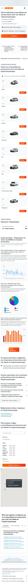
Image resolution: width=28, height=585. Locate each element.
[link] (14, 349)
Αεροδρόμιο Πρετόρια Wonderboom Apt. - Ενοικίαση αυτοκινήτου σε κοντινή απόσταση (14, 544)
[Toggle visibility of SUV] (16, 308)
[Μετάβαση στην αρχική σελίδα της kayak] (9, 8)
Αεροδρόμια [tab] (6, 525)
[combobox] (8, 19)
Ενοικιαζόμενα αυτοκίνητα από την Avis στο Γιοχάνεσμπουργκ (6, 415)
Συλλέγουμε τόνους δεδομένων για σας (12, 578)
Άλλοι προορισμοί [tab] (15, 525)
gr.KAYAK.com (10, 558)
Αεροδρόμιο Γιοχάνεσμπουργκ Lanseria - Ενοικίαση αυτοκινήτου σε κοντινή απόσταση (14, 541)
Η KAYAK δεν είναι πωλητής (9, 576)
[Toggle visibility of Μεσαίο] (6, 310)
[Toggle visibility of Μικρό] (6, 308)
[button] (2, 8)
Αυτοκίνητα (16, 558)
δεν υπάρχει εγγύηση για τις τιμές (8, 572)
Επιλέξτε (23, 92)
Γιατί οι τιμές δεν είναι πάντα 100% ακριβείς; (13, 581)
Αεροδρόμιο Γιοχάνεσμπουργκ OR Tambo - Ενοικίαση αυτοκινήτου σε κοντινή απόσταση (14, 537)
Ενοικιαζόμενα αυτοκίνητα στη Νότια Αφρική (13, 559)
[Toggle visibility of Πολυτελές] (7, 312)
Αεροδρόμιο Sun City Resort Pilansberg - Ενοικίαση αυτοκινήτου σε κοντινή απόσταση (14, 547)
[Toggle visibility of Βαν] (16, 310)
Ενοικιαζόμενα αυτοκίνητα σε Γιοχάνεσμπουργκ (13, 560)
